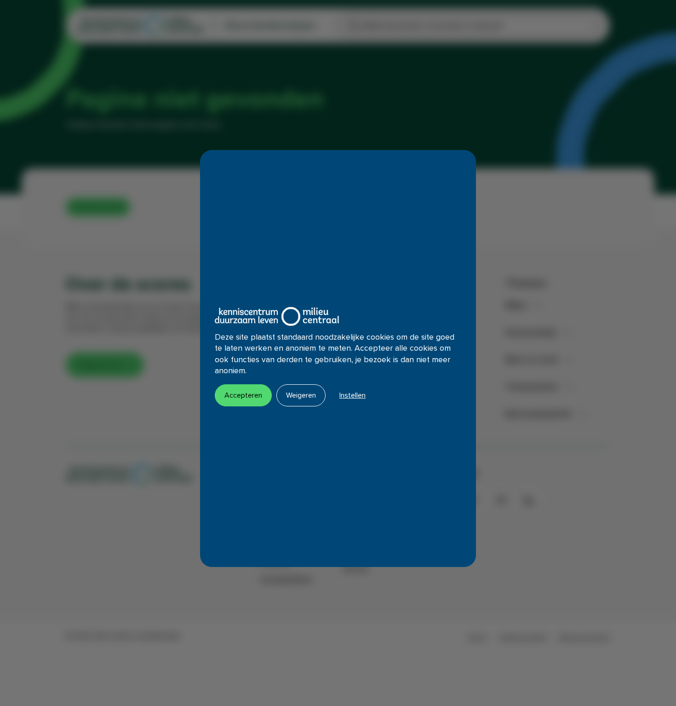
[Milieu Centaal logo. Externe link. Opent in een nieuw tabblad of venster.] (277, 316)
